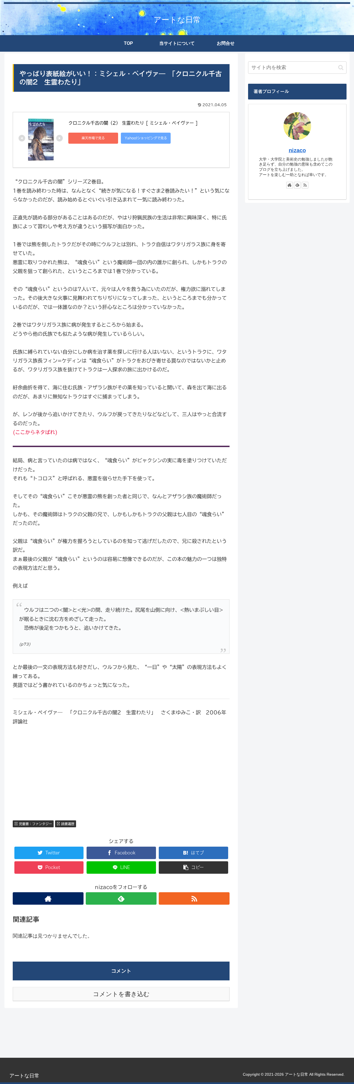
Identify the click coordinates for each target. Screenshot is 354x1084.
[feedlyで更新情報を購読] (121, 898)
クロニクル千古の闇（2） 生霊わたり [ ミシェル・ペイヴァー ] (133, 123)
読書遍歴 (67, 823)
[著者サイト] (48, 898)
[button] (341, 67)
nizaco (297, 150)
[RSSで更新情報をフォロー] (194, 898)
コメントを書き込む (121, 994)
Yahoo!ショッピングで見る (146, 138)
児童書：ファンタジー (35, 823)
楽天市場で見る (93, 138)
